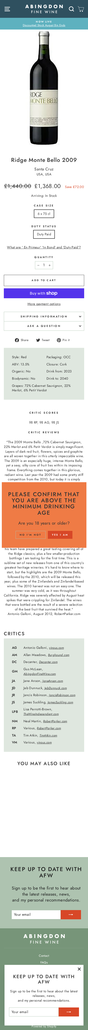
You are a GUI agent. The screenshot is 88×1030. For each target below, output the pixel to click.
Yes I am (60, 535)
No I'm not (31, 535)
